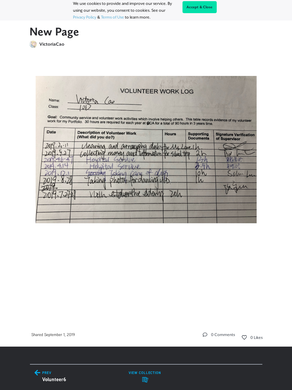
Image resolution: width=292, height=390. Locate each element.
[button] (205, 334)
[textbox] (146, 163)
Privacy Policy (84, 17)
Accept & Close (199, 7)
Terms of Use (112, 17)
